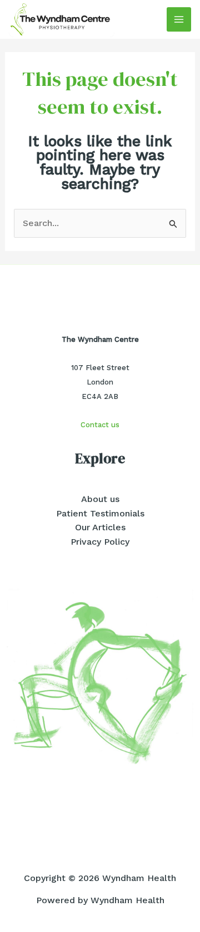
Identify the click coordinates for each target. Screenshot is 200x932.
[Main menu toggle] (179, 19)
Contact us (100, 425)
